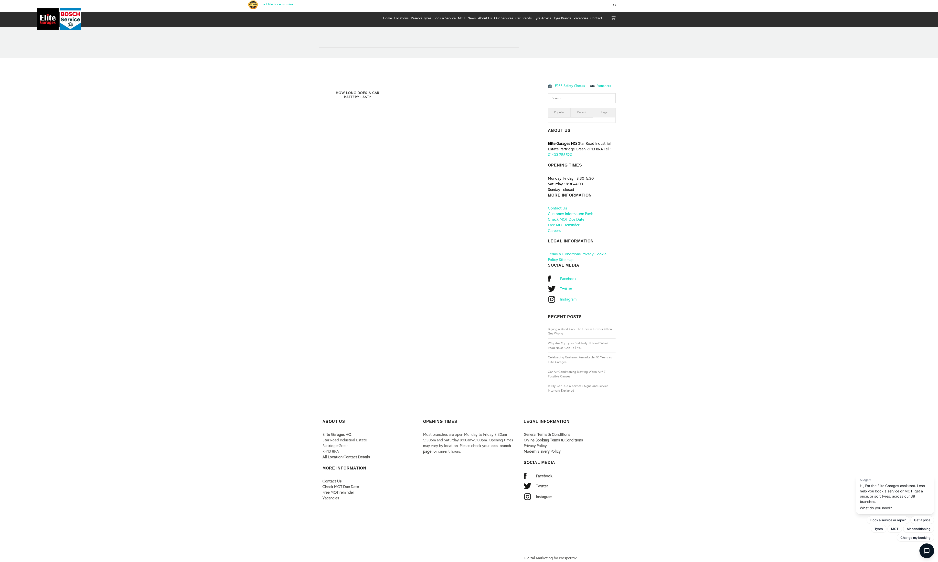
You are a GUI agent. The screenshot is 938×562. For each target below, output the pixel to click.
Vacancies (330, 498)
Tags (604, 112)
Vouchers (604, 86)
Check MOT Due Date (566, 219)
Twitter (566, 288)
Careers (554, 230)
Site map (566, 259)
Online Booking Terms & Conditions (553, 440)
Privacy (588, 254)
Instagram (568, 299)
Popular (559, 112)
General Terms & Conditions (547, 434)
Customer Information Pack (570, 213)
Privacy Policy (535, 445)
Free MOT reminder (563, 225)
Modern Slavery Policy (542, 451)
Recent (581, 112)
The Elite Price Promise (276, 4)
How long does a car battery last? (357, 95)
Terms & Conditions (564, 254)
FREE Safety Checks (570, 86)
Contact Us (557, 208)
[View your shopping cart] (613, 18)
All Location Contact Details (346, 457)
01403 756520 (560, 154)
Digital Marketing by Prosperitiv (550, 558)
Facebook (568, 278)
